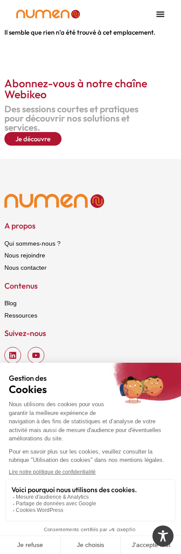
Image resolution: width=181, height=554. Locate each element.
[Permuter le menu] (160, 14)
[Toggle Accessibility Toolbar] (163, 536)
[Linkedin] (12, 355)
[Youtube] (36, 355)
